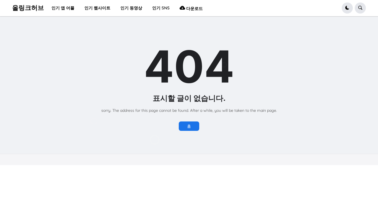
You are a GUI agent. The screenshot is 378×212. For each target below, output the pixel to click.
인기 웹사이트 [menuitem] (97, 7)
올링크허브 (28, 8)
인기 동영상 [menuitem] (131, 7)
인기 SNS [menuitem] (161, 7)
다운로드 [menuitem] (194, 8)
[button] (347, 8)
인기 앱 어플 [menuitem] (62, 7)
